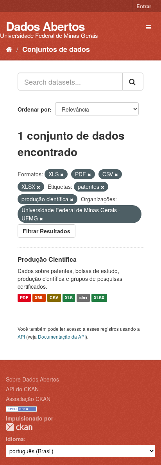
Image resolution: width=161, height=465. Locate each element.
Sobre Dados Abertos (32, 379)
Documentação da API (62, 336)
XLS (69, 298)
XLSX (99, 298)
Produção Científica (47, 259)
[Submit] (132, 82)
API (21, 336)
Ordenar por (34, 109)
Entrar (143, 6)
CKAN (19, 427)
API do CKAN (22, 389)
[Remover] (62, 174)
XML (39, 298)
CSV (54, 298)
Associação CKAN (28, 399)
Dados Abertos (45, 26)
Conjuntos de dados (56, 49)
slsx (83, 298)
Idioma (15, 439)
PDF (24, 298)
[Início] (9, 49)
